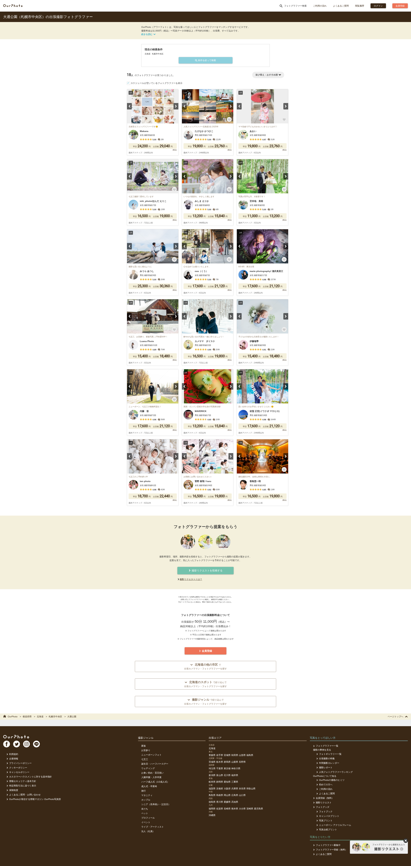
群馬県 (227, 762)
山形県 (242, 755)
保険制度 (13, 790)
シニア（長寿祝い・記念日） (156, 804)
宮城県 (227, 755)
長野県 (242, 762)
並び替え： (266, 74)
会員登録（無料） (325, 798)
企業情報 (13, 758)
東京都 (227, 768)
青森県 (212, 755)
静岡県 (219, 781)
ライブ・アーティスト (152, 826)
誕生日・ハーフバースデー (154, 763)
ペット (144, 813)
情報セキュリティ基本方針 (22, 781)
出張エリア (215, 737)
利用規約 (13, 754)
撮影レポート (325, 767)
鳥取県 (212, 795)
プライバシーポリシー (20, 763)
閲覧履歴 (359, 6)
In (26, 744)
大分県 (242, 808)
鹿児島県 (258, 808)
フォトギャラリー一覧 (330, 754)
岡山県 (227, 795)
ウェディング (148, 768)
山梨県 (234, 762)
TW (16, 744)
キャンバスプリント (329, 816)
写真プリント (325, 820)
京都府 (219, 788)
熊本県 (234, 808)
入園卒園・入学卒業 (151, 777)
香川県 (219, 802)
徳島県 (212, 802)
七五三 (144, 759)
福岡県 (212, 808)
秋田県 (234, 755)
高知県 (234, 802)
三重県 (234, 781)
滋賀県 (212, 788)
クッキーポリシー (18, 767)
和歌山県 (250, 788)
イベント (145, 822)
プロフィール (148, 817)
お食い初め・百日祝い (152, 772)
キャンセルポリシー (19, 772)
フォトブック (325, 811)
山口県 (242, 795)
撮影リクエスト (324, 802)
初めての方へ (325, 784)
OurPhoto (16, 736)
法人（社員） (148, 831)
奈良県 (242, 788)
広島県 (234, 795)
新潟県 (212, 775)
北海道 (212, 748)
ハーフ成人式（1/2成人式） (155, 781)
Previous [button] (129, 106)
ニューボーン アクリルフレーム (335, 825)
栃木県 (219, 762)
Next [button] (176, 106)
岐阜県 (212, 781)
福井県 (234, 775)
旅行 (143, 790)
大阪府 (227, 788)
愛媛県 (227, 802)
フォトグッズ (322, 807)
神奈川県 (235, 768)
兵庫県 (234, 788)
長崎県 (227, 808)
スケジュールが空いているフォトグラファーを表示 (156, 83)
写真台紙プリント (328, 829)
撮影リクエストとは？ (191, 579)
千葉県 (219, 768)
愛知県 (227, 781)
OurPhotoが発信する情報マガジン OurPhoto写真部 (35, 799)
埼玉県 (212, 768)
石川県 (227, 775)
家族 (143, 745)
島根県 (219, 795)
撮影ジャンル (145, 737)
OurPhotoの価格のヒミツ (332, 780)
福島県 (249, 755)
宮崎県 (249, 808)
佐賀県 (219, 808)
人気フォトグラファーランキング (336, 772)
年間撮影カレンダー (329, 763)
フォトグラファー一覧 (327, 745)
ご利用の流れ (320, 6)
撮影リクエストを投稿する (207, 570)
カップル (145, 799)
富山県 (219, 775)
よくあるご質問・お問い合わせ (25, 794)
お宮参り (145, 750)
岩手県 (219, 755)
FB (6, 744)
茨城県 (212, 762)
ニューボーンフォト (151, 754)
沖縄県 (212, 815)
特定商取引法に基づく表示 (22, 785)
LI (36, 744)
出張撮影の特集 (327, 758)
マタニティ (147, 795)
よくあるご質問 (341, 6)
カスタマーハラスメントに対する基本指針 (30, 776)
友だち (144, 808)
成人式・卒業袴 (149, 786)
